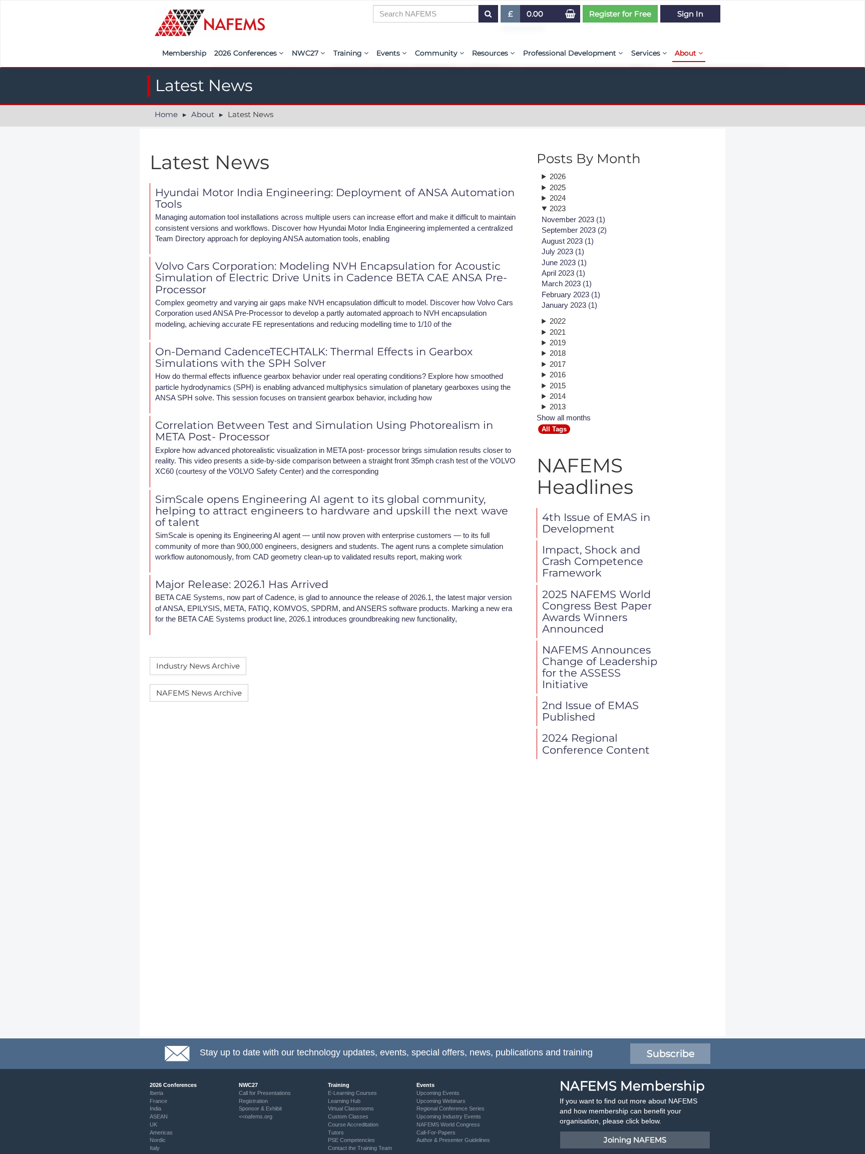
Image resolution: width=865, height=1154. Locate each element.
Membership (184, 53)
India (155, 1108)
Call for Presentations (265, 1093)
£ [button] (514, 16)
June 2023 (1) (564, 262)
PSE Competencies (351, 1140)
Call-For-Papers (436, 1132)
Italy (155, 1148)
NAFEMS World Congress (448, 1124)
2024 (558, 198)
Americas (161, 1132)
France (158, 1101)
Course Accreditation (353, 1124)
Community (437, 53)
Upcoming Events (438, 1093)
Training (348, 53)
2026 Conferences (246, 53)
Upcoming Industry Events (448, 1116)
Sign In (690, 14)
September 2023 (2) (574, 230)
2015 (558, 385)
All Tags (554, 429)
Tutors (336, 1132)
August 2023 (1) (568, 241)
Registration (253, 1101)
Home (166, 114)
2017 (558, 364)
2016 (558, 374)
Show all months (564, 417)
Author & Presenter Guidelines (453, 1140)
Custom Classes (348, 1116)
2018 (558, 353)
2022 (558, 321)
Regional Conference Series (450, 1108)
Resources (491, 53)
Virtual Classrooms (351, 1108)
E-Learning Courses (352, 1093)
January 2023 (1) (569, 305)
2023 (558, 208)
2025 (558, 187)
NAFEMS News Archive (199, 693)
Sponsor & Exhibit (260, 1108)
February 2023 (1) (571, 294)
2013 (558, 406)
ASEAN (159, 1116)
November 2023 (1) (573, 219)
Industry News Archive (198, 666)
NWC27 (306, 53)
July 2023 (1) (563, 251)
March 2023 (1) (567, 283)
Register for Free (620, 14)
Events (389, 53)
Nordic (158, 1140)
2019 (558, 342)
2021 (558, 332)
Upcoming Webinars (441, 1101)
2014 (558, 396)
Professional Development (570, 53)
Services (646, 53)
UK (153, 1124)
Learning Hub (344, 1101)
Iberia (156, 1093)
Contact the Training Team (360, 1148)
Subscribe (670, 1053)
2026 (558, 176)
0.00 (535, 14)
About (686, 53)
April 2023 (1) (563, 273)
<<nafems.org (255, 1116)
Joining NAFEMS (635, 1139)
